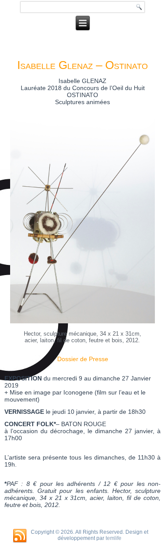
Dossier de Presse (82, 358)
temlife (113, 538)
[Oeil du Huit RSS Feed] (20, 536)
